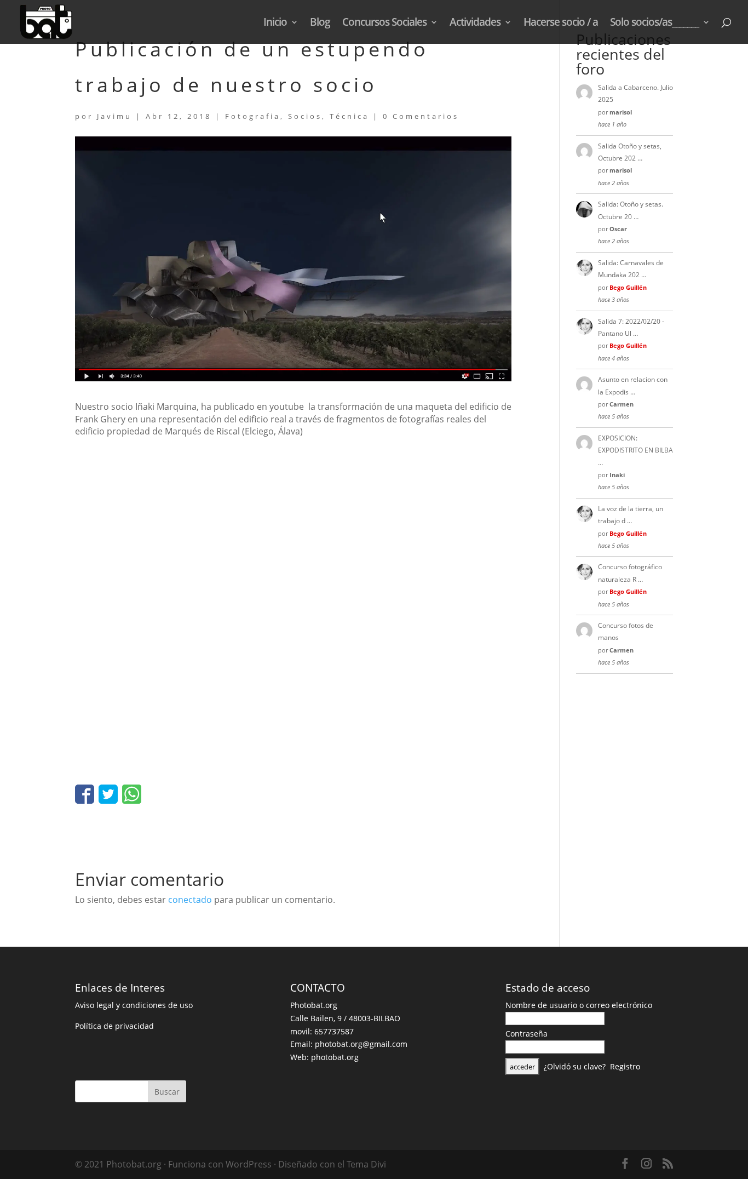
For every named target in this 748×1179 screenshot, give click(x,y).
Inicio (275, 23)
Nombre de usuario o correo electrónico (578, 1005)
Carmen (621, 404)
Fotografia (252, 116)
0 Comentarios (421, 116)
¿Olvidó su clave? (575, 1066)
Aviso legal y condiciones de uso (134, 1005)
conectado (190, 900)
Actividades (475, 23)
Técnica (349, 116)
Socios (305, 116)
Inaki (617, 475)
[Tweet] (108, 794)
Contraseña (526, 1033)
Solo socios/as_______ (654, 23)
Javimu (114, 116)
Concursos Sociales (384, 23)
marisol (620, 112)
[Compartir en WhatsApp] (131, 794)
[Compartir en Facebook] (84, 794)
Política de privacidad (114, 1026)
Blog (320, 23)
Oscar (618, 229)
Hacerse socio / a (560, 23)
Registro (625, 1066)
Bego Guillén (628, 287)
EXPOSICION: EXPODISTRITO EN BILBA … (635, 450)
